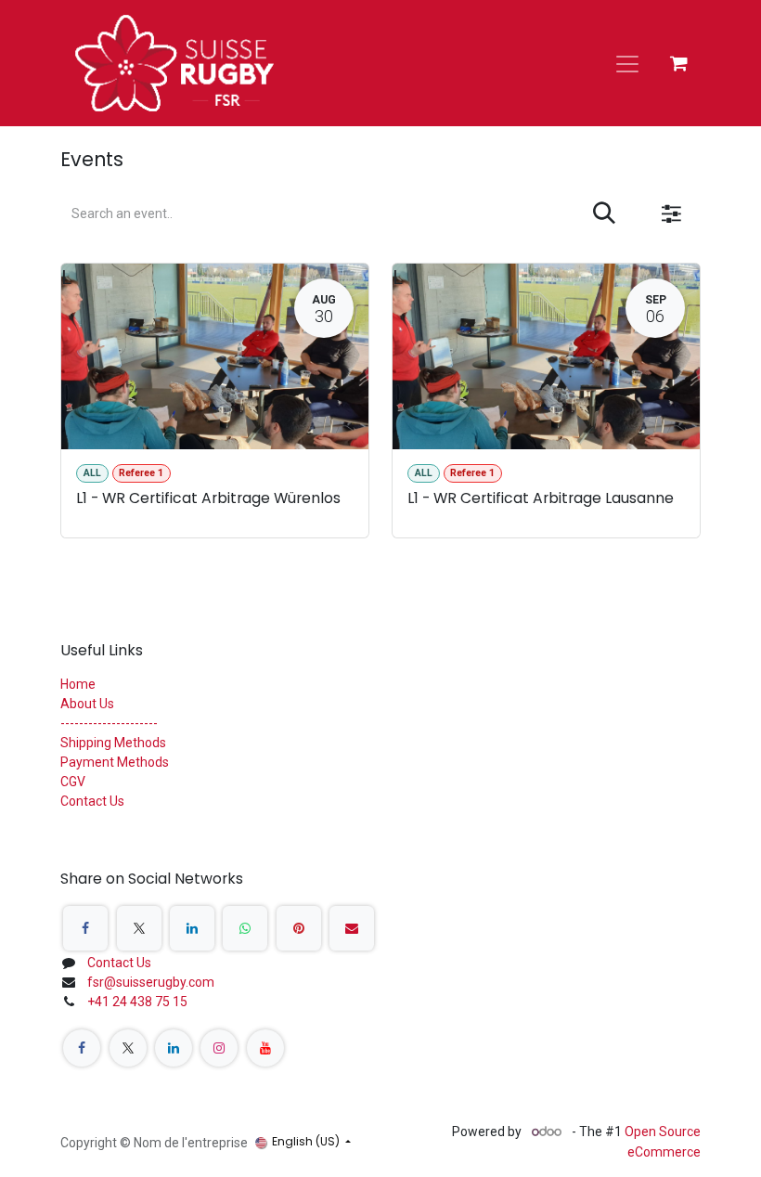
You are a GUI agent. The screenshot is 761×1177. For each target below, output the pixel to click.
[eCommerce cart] (678, 63)
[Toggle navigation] (627, 63)
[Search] (604, 213)
